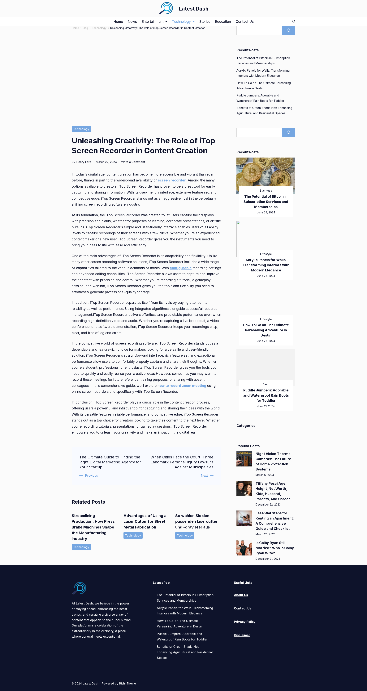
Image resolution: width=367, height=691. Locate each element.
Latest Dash (194, 9)
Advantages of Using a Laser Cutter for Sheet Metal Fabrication (144, 521)
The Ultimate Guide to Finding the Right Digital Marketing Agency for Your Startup (110, 462)
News (132, 22)
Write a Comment (133, 162)
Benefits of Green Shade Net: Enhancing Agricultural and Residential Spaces (185, 652)
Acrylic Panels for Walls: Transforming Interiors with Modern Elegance (266, 265)
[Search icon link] (293, 22)
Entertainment (152, 22)
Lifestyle (266, 254)
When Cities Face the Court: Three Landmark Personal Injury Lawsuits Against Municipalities (182, 462)
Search (288, 30)
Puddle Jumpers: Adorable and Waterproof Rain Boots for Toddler (266, 395)
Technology (181, 22)
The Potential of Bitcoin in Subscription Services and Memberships (266, 201)
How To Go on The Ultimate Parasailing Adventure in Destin (266, 330)
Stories (204, 22)
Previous (91, 475)
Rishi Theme (127, 683)
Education (223, 22)
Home (118, 22)
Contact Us (245, 22)
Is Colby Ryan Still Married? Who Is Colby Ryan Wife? (275, 548)
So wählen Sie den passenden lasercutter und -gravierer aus (196, 521)
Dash (265, 384)
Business (266, 190)
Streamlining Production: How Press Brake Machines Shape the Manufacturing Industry (93, 527)
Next (204, 475)
